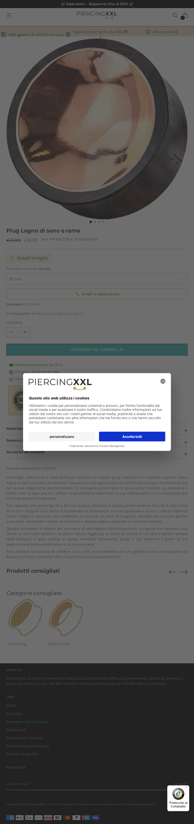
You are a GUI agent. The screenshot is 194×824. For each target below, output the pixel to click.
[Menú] (186, 788)
